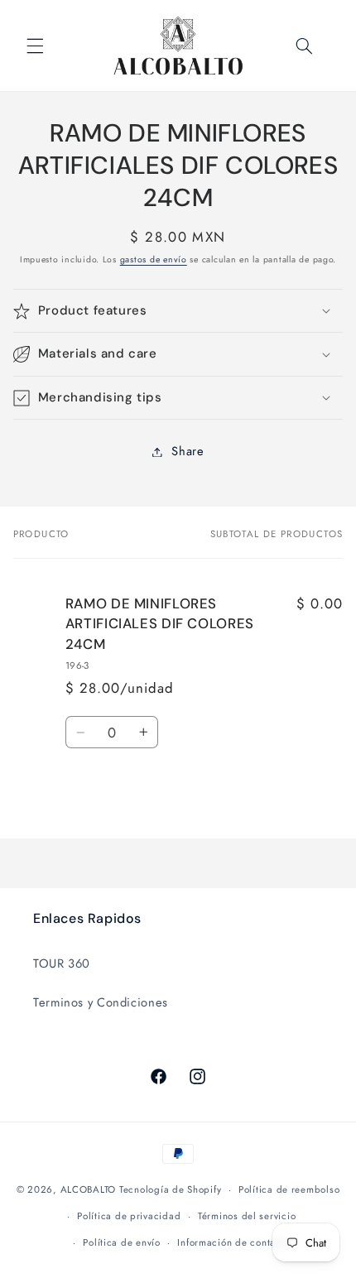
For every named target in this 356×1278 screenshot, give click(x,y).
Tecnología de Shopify (170, 1189)
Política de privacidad (128, 1216)
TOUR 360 (61, 963)
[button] (35, 45)
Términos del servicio (247, 1216)
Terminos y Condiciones (100, 1002)
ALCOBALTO (88, 1189)
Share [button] (187, 451)
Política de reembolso (288, 1189)
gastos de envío (153, 259)
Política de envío (122, 1242)
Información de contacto (233, 1242)
